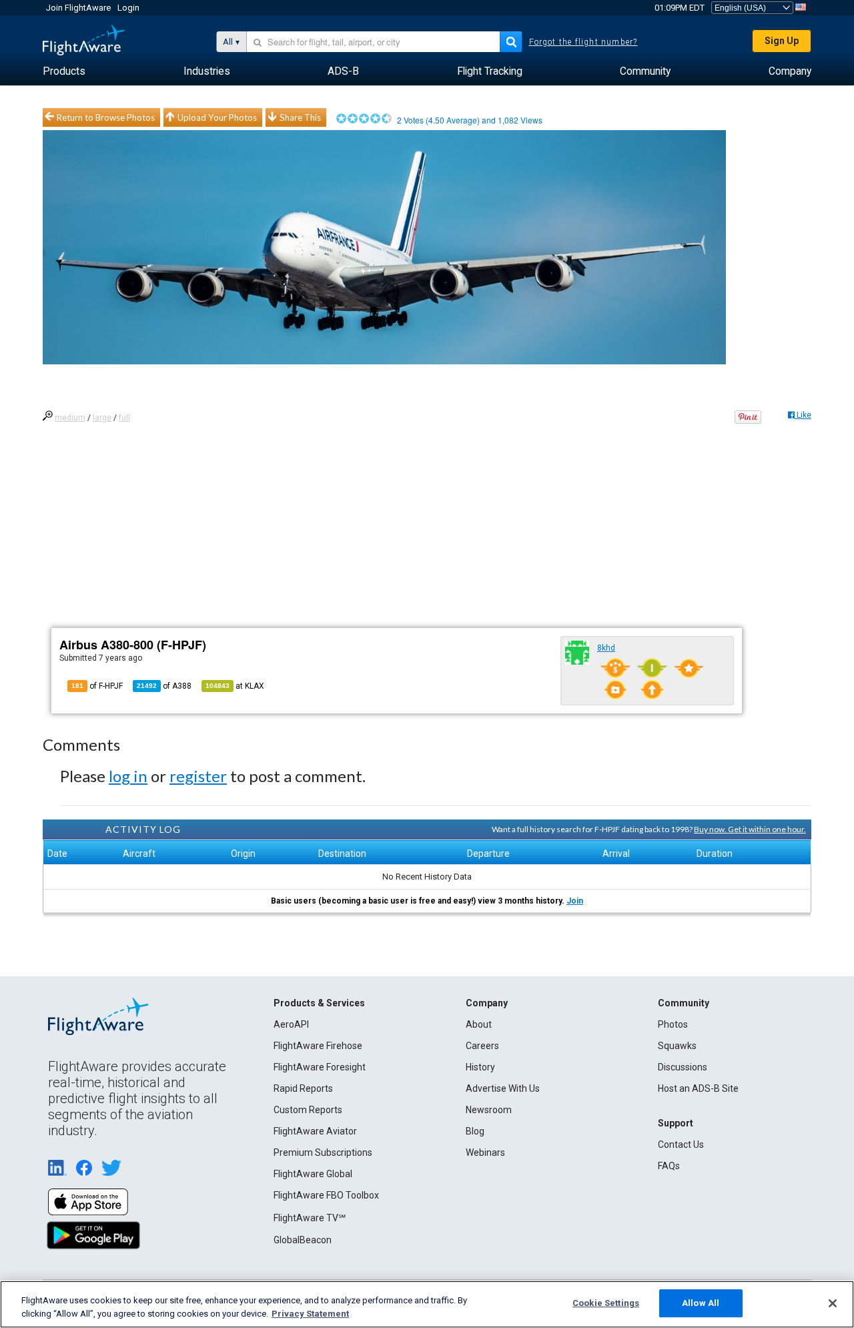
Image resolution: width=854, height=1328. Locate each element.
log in (128, 775)
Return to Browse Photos (106, 117)
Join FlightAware (78, 8)
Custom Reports (308, 1109)
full (124, 417)
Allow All (700, 1303)
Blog (475, 1131)
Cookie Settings (605, 1303)
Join (574, 901)
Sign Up (782, 40)
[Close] (832, 1303)
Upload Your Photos (217, 117)
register (198, 775)
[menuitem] (64, 71)
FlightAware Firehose (318, 1045)
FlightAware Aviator (315, 1131)
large (102, 417)
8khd (606, 648)
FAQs (669, 1165)
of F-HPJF (97, 686)
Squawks (677, 1045)
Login (128, 8)
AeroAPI (291, 1024)
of (164, 686)
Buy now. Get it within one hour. (750, 829)
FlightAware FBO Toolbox (326, 1195)
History (480, 1067)
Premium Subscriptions (323, 1152)
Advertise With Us (503, 1088)
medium (70, 417)
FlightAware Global (313, 1174)
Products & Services (319, 1003)
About (479, 1024)
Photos (673, 1024)
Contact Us (681, 1144)
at (234, 686)
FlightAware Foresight (320, 1067)
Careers (482, 1045)
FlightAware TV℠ (310, 1218)
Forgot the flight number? (583, 42)
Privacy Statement (310, 1314)
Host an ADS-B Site (698, 1088)
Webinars (485, 1152)
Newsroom (489, 1109)
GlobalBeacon (303, 1240)
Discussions (682, 1067)
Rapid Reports (303, 1088)
